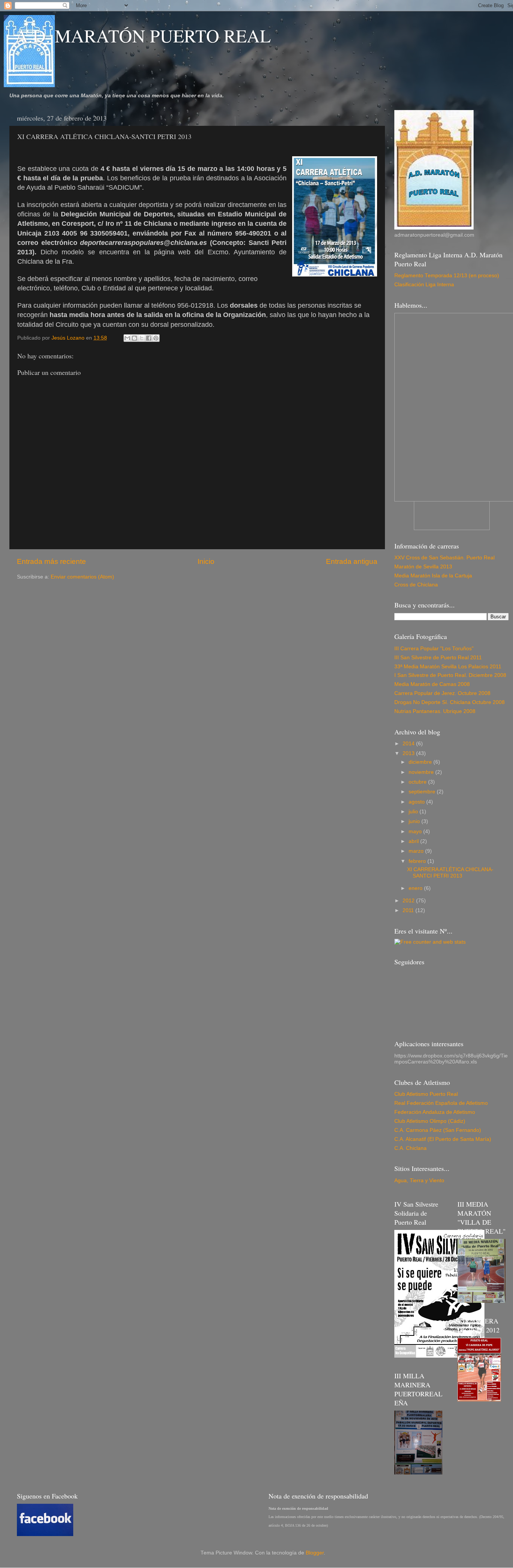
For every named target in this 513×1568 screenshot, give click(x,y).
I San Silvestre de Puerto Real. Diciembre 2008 (450, 675)
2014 (409, 743)
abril (414, 841)
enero (416, 888)
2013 (409, 753)
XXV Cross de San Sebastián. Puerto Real (444, 557)
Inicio (206, 561)
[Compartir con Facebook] (148, 338)
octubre (418, 782)
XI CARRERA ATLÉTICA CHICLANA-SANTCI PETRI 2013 (450, 872)
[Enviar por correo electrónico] (127, 338)
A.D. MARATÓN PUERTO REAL (143, 35)
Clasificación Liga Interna (424, 284)
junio (415, 821)
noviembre (422, 772)
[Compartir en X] (141, 338)
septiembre (423, 792)
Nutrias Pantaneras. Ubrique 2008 (434, 711)
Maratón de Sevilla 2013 (423, 566)
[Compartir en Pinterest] (156, 338)
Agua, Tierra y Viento (419, 1180)
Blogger (315, 1553)
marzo (417, 851)
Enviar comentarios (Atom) (82, 577)
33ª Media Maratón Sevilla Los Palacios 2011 (447, 666)
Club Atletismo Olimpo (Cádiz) (429, 1121)
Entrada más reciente (51, 561)
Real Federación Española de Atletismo (441, 1103)
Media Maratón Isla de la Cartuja (433, 576)
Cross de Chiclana (416, 585)
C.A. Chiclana (410, 1148)
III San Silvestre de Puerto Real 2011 (438, 657)
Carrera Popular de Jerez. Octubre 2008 (442, 693)
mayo (416, 831)
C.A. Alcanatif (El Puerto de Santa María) (442, 1139)
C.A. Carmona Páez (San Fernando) (437, 1130)
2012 (409, 900)
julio (414, 811)
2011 (409, 910)
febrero (418, 861)
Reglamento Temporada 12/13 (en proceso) (446, 275)
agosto (417, 802)
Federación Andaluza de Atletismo (434, 1112)
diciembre (421, 762)
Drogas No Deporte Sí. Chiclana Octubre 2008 (449, 702)
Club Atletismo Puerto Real (426, 1094)
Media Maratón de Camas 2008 (432, 684)
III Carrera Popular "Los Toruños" (434, 648)
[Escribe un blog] (134, 338)
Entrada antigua (351, 561)
